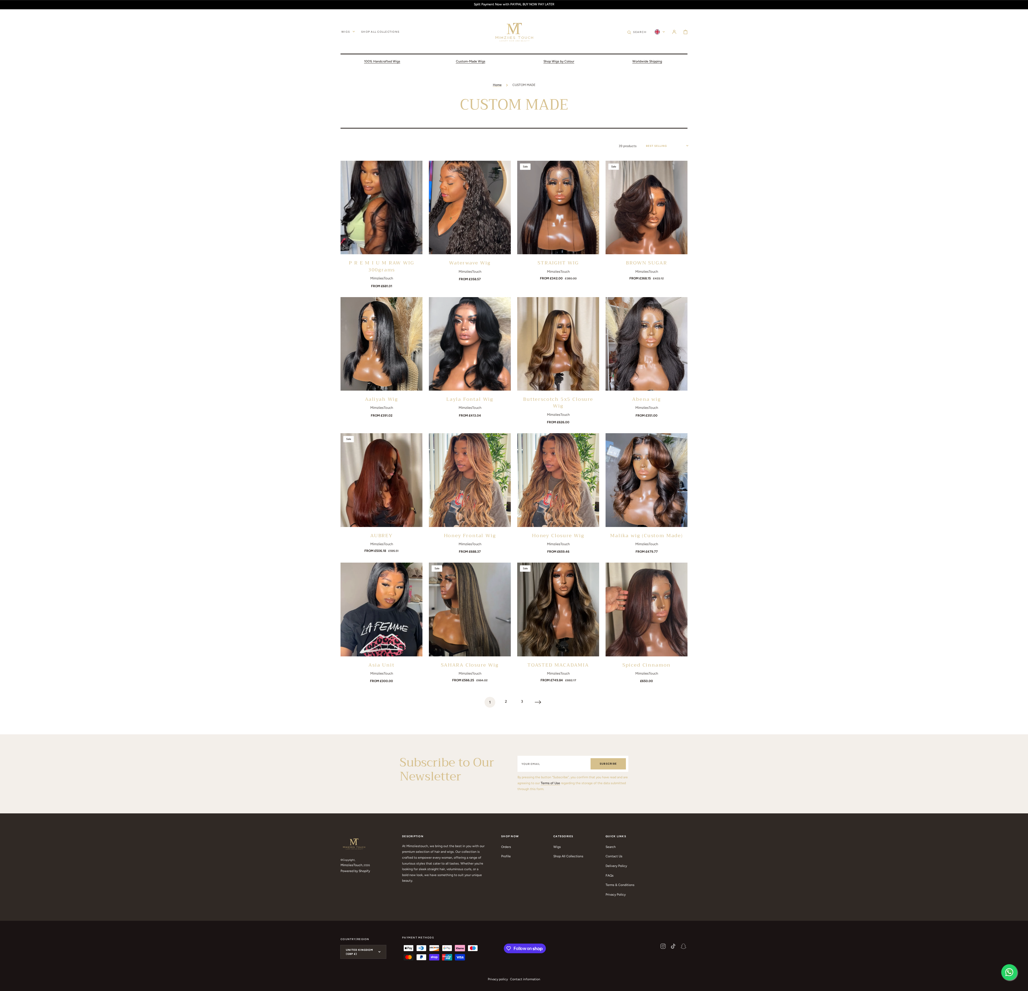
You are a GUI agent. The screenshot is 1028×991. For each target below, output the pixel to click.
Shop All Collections (568, 856)
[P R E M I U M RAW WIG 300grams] (381, 207)
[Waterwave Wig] (470, 207)
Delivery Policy (616, 866)
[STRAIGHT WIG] (558, 207)
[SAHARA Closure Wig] (470, 609)
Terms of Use (550, 783)
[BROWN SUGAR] (646, 207)
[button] (674, 32)
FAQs (610, 875)
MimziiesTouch (351, 865)
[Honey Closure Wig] (558, 480)
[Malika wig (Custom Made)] (646, 480)
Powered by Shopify (355, 871)
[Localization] (660, 32)
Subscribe (608, 763)
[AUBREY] (381, 480)
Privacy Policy (616, 894)
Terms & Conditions (620, 885)
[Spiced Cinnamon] (646, 609)
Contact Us (614, 856)
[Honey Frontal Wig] (470, 480)
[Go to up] (1021, 984)
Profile (506, 856)
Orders (506, 847)
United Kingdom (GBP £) (359, 952)
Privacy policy (498, 979)
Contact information (525, 979)
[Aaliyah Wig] (381, 344)
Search (611, 847)
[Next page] (538, 702)
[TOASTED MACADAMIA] (558, 609)
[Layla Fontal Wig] (470, 344)
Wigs (557, 847)
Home (497, 85)
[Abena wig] (646, 344)
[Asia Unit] (381, 609)
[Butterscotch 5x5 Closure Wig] (558, 344)
